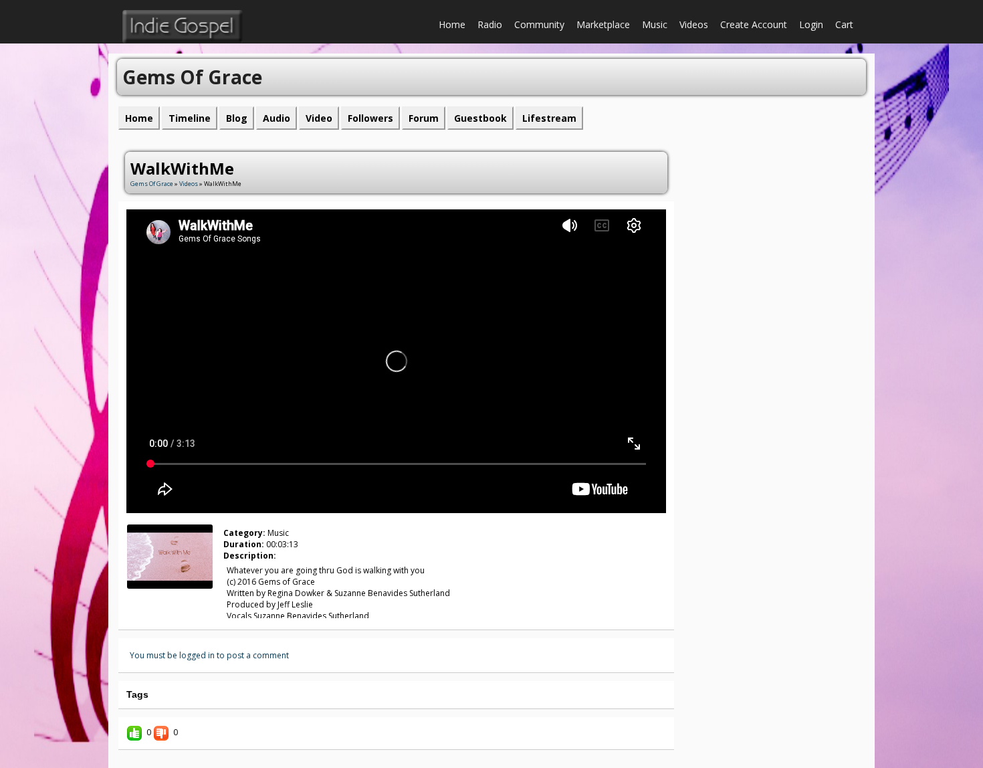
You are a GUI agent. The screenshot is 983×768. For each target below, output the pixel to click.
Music (654, 24)
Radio (489, 24)
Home (452, 24)
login (811, 24)
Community (539, 24)
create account (753, 24)
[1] (145, 600)
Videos (693, 24)
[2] (150, 600)
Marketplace (603, 24)
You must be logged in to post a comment (209, 655)
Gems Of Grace (152, 183)
